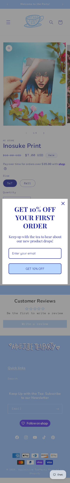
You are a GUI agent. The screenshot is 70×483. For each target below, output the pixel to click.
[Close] (63, 203)
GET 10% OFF (35, 269)
